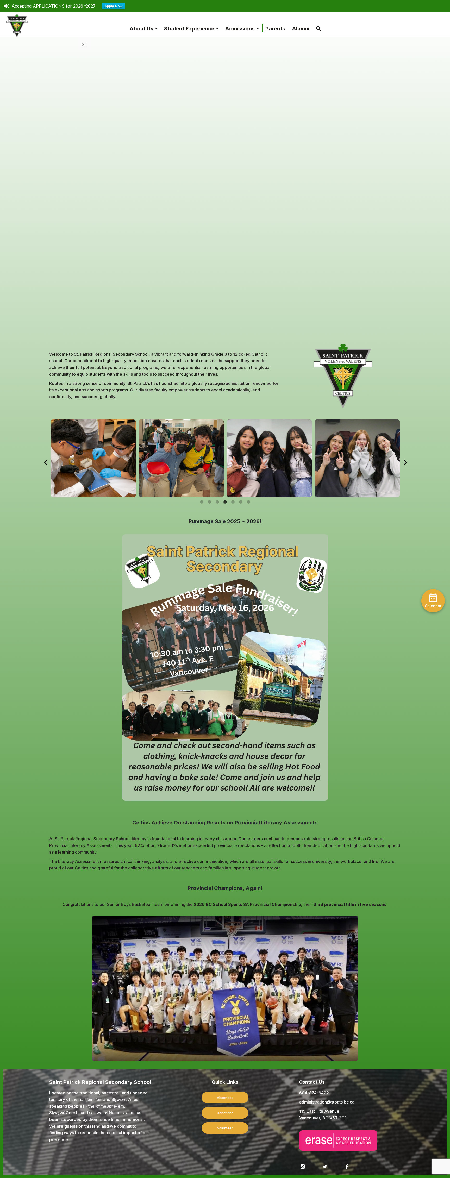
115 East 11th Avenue (319, 1111)
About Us (141, 29)
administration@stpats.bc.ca (326, 1102)
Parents (275, 29)
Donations (225, 1113)
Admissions (240, 29)
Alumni (300, 29)
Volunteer (225, 1128)
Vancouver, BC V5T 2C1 (322, 1117)
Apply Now (113, 6)
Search (318, 25)
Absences (225, 1097)
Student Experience (189, 29)
